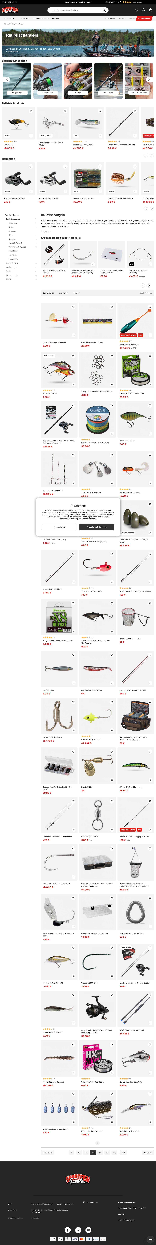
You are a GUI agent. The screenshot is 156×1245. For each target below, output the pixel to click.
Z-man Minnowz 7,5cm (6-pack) (94, 542)
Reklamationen (62, 1210)
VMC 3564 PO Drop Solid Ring (132, 933)
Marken (122, 18)
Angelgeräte (9, 18)
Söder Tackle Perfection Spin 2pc (121, 145)
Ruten (11, 227)
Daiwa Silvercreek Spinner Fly (55, 342)
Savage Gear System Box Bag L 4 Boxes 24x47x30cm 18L (133, 738)
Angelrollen (13, 223)
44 (100, 1152)
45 (107, 1152)
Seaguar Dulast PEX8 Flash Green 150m (59, 640)
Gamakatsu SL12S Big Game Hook (56, 884)
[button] (135, 2)
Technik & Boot (23, 18)
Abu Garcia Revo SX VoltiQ (14, 198)
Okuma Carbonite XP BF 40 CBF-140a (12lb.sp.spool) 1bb (96, 1031)
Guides (131, 18)
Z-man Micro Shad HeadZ (91, 591)
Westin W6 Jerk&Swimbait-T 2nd (133, 690)
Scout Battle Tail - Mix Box (83, 198)
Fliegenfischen (12, 263)
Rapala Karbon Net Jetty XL (131, 638)
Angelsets (12, 231)
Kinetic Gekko (86, 787)
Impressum (12, 1210)
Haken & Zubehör (15, 243)
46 (114, 1152)
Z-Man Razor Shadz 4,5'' (53, 1032)
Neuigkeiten (110, 18)
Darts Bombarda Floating (130, 344)
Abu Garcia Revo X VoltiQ (49, 198)
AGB (9, 1204)
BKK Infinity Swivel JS (90, 837)
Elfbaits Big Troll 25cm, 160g (131, 787)
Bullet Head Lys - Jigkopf (91, 739)
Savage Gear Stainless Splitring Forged (97, 391)
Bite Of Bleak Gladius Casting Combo (134, 983)
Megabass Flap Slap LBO (53, 983)
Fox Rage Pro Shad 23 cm (91, 690)
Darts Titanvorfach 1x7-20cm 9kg (138, 271)
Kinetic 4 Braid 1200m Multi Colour (95, 443)
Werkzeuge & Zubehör (17, 247)
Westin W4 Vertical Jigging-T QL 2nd (134, 837)
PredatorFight (14, 259)
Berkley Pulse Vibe (127, 441)
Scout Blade (9, 145)
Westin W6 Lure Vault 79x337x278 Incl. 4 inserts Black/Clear (97, 885)
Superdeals (145, 18)
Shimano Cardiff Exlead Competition (57, 837)
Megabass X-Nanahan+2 (130, 1131)
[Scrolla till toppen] (97, 1143)
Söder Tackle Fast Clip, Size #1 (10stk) (51, 144)
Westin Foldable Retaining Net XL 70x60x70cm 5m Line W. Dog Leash (134, 885)
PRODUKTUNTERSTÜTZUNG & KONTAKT (43, 1211)
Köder (11, 235)
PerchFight (13, 251)
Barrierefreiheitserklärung (42, 1204)
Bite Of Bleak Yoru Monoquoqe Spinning (136, 591)
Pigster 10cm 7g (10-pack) (53, 1082)
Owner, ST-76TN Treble (52, 737)
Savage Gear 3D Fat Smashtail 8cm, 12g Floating (95, 641)
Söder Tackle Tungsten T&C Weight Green (134, 541)
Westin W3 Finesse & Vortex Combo (54, 271)
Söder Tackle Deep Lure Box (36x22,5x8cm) (111, 271)
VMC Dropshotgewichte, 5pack (55, 1129)
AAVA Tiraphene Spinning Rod (132, 1030)
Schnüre (12, 239)
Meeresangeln (11, 275)
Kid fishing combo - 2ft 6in (92, 342)
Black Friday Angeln (126, 1220)
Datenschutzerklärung (65, 1204)
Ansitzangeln (11, 267)
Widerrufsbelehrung (16, 1218)
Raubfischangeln (13, 219)
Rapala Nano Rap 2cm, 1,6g (131, 1082)
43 (93, 1152)
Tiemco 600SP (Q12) (89, 983)
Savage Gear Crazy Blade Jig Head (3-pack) (58, 934)
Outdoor (55, 18)
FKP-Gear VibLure (50, 394)
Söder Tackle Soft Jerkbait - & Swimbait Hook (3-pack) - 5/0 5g (83, 271)
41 (79, 1152)
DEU (11, 2)
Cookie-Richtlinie (89, 519)
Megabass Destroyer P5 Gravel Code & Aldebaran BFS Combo (59, 442)
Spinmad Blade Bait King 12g (54, 540)
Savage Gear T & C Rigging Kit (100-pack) (57, 788)
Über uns (35, 1218)
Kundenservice (92, 1202)
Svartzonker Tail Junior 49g (131, 492)
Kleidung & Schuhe (40, 18)
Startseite (7, 24)
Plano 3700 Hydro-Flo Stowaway (94, 933)
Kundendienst (111, 2)
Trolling (9, 271)
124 (123, 1152)
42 (86, 1152)
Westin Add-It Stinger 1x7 (53, 490)
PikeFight (12, 255)
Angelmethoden (18, 24)
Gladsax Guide (49, 690)
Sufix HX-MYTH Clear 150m (92, 1082)
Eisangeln (10, 279)
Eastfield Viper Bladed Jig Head (120, 198)
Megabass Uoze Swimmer (91, 1131)
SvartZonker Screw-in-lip (91, 492)
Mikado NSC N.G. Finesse (53, 589)
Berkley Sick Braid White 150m (132, 394)
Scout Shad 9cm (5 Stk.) (83, 145)
